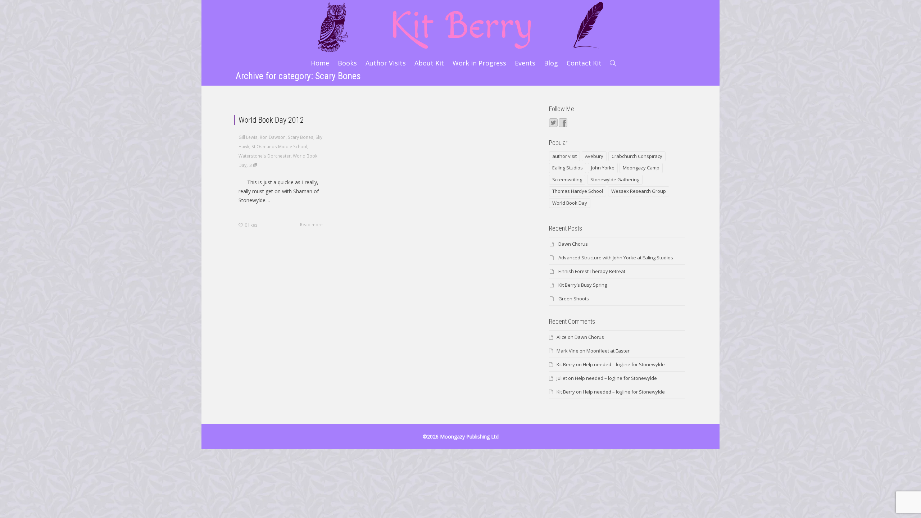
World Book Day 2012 (271, 119)
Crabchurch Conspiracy (637, 156)
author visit (564, 156)
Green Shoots (573, 298)
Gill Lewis (248, 137)
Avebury (594, 156)
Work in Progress (479, 63)
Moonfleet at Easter (608, 350)
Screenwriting (567, 179)
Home (320, 63)
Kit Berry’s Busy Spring (582, 285)
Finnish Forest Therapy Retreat (591, 271)
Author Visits (386, 63)
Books (347, 63)
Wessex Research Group (638, 191)
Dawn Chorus (573, 244)
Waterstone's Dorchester (265, 156)
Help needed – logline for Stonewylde (624, 364)
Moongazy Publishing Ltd (469, 436)
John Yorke (602, 167)
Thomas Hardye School (577, 191)
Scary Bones (300, 137)
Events (525, 63)
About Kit (429, 63)
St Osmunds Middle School (279, 146)
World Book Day (569, 203)
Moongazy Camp (641, 167)
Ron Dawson (273, 137)
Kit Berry (566, 364)
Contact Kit (584, 63)
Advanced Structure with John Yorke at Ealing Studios (615, 257)
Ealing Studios (567, 167)
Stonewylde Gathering (614, 179)
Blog (551, 63)
